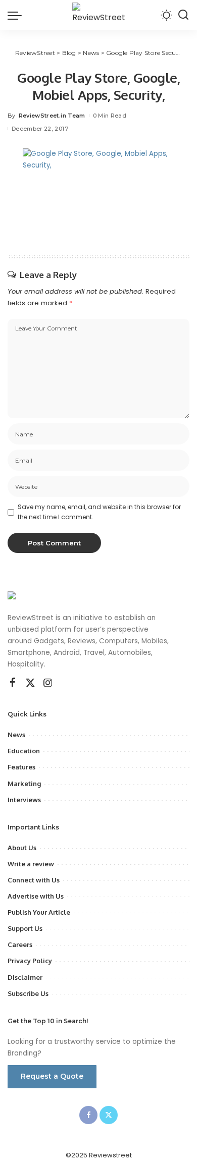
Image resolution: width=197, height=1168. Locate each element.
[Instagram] (48, 683)
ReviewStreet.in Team (52, 115)
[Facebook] (13, 683)
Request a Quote (52, 1076)
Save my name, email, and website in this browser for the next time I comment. (99, 512)
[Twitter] (30, 683)
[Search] (183, 15)
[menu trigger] (17, 15)
